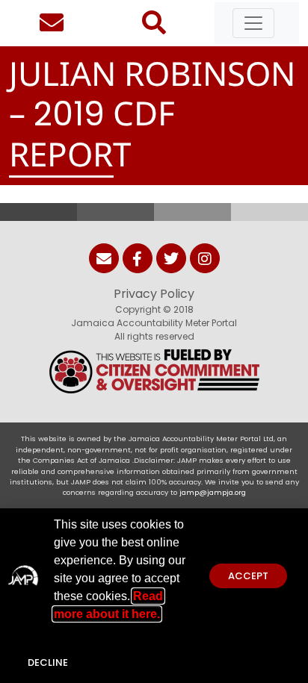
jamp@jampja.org (212, 492)
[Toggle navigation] (253, 23)
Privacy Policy (154, 293)
